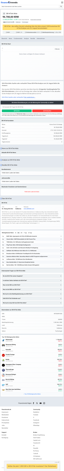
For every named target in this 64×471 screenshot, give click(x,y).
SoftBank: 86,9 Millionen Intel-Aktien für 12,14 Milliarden (21, 251)
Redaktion (36, 412)
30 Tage (30, 233)
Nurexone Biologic (11, 374)
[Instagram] (44, 403)
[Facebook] (33, 403)
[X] (37, 403)
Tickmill (35, 454)
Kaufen (17, 111)
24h (21, 233)
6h (15, 233)
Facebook (36, 420)
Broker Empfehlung (39, 435)
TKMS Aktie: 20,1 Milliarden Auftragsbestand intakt (20, 242)
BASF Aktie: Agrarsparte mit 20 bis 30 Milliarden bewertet (21, 236)
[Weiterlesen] (61, 236)
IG (33, 446)
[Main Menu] (62, 2)
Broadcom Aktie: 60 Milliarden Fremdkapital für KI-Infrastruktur (23, 253)
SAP (7, 384)
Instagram (36, 423)
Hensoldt (8, 349)
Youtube (35, 415)
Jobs (3, 425)
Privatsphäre (5, 423)
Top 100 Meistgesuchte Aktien (33, 394)
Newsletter (5, 428)
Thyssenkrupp (10, 369)
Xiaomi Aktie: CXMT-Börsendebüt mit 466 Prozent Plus (20, 239)
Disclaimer (5, 417)
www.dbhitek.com (29, 209)
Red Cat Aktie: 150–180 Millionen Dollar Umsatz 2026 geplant (22, 265)
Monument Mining (11, 344)
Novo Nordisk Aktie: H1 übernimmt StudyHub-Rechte (20, 262)
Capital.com (36, 440)
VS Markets (36, 456)
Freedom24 (36, 443)
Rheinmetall (9, 339)
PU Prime (36, 451)
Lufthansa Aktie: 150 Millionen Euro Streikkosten (19, 259)
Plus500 (35, 448)
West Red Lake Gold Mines (13, 389)
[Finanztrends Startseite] (9, 3)
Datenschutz (5, 420)
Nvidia (7, 359)
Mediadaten (5, 415)
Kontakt (4, 435)
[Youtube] (40, 403)
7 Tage (25, 233)
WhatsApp (36, 425)
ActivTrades (36, 438)
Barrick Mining (10, 379)
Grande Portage (10, 354)
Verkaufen (48, 111)
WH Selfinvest (37, 459)
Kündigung (5, 438)
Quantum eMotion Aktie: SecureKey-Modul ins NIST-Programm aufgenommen (27, 256)
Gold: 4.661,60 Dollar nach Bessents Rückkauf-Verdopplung (22, 248)
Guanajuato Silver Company (13, 364)
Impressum (5, 412)
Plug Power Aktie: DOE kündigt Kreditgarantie (18, 245)
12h (18, 233)
